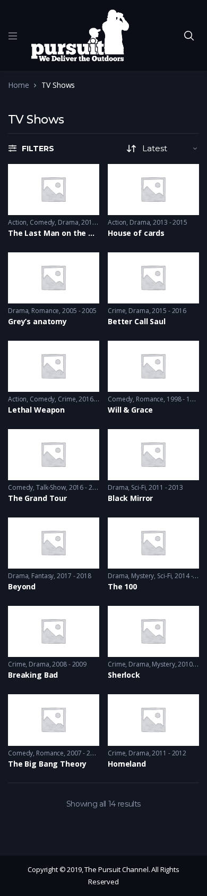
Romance (45, 310)
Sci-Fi (138, 487)
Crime (116, 310)
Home (18, 85)
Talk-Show (51, 487)
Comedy (42, 222)
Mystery (142, 575)
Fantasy (42, 575)
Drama (68, 222)
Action (17, 222)
